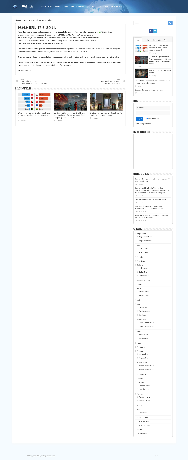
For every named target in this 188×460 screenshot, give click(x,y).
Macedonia (141, 347)
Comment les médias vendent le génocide (150, 90)
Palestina (140, 382)
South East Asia (102, 6)
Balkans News (144, 276)
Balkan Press (143, 272)
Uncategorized (142, 433)
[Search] (170, 23)
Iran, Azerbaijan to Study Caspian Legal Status (110, 81)
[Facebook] (151, 31)
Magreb (140, 351)
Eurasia (65, 6)
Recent (138, 40)
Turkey (139, 429)
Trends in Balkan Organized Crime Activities (151, 199)
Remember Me (153, 119)
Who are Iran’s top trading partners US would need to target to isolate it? (34, 115)
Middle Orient (81, 6)
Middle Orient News (146, 366)
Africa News (143, 248)
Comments (157, 40)
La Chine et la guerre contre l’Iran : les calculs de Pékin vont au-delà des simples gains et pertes (69, 115)
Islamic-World (142, 320)
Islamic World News (146, 323)
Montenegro (141, 374)
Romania (91, 6)
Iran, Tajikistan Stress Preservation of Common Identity (33, 81)
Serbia (139, 406)
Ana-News (141, 261)
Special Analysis (116, 6)
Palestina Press (144, 389)
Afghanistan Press (145, 241)
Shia (138, 410)
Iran (72, 6)
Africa (50, 6)
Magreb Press (144, 358)
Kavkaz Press (143, 338)
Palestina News (144, 385)
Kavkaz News (143, 334)
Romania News (144, 397)
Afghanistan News (145, 237)
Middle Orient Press (146, 370)
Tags (165, 40)
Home (43, 6)
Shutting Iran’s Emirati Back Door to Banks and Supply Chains (106, 114)
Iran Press (142, 315)
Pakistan (140, 378)
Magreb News (144, 354)
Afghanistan (141, 234)
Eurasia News (144, 292)
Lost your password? (144, 124)
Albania (140, 257)
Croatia (139, 285)
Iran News (143, 307)
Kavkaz (139, 331)
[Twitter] (155, 31)
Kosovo (140, 343)
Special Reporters (143, 425)
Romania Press (144, 401)
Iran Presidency (144, 311)
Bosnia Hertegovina (144, 281)
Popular (146, 40)
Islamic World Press (146, 327)
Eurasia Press (144, 295)
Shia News (143, 413)
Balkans (57, 6)
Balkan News (143, 268)
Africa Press (143, 252)
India (139, 300)
